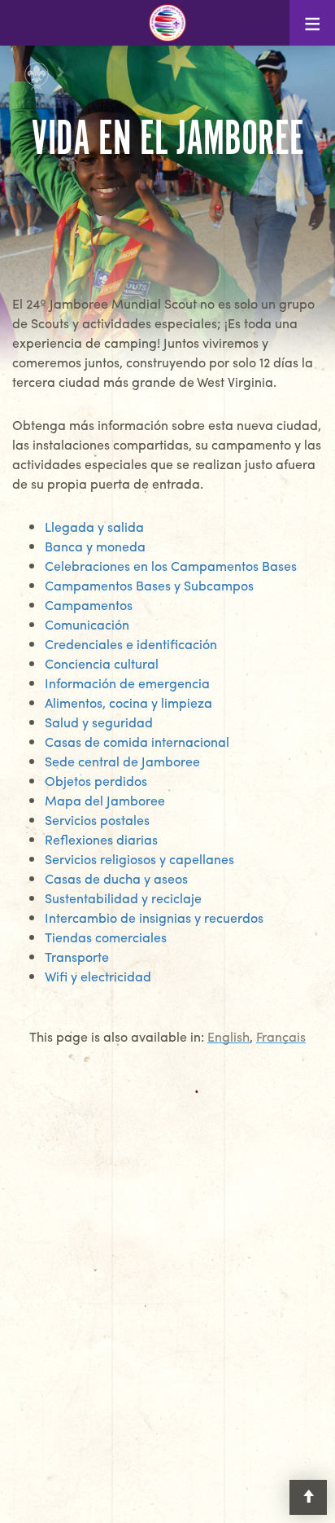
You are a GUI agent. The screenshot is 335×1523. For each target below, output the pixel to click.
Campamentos (89, 604)
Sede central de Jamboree (122, 761)
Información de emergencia (127, 683)
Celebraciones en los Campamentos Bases (171, 565)
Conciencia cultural (102, 663)
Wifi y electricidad (98, 976)
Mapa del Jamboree (105, 800)
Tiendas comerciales (106, 937)
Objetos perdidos (96, 780)
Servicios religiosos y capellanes (139, 858)
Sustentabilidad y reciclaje (123, 898)
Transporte (77, 956)
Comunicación (87, 624)
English (228, 1036)
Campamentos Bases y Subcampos (149, 585)
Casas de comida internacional (137, 741)
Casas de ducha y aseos (116, 878)
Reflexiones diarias (101, 839)
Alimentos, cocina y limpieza (128, 702)
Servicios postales (97, 819)
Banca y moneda (95, 546)
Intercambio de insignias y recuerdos (154, 917)
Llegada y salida (94, 526)
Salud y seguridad (99, 722)
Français (281, 1036)
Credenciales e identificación (131, 643)
